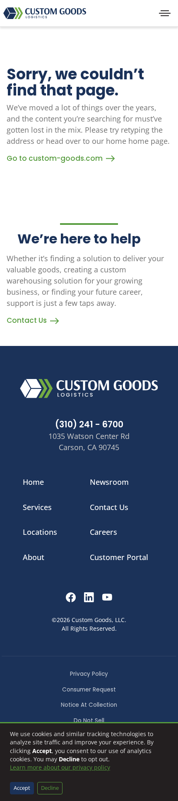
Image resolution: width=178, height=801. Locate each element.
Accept (22, 787)
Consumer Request (89, 690)
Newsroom (109, 482)
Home (33, 482)
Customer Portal (119, 557)
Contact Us (27, 320)
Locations (40, 532)
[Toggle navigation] (165, 13)
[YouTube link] (107, 599)
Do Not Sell (89, 721)
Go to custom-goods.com (55, 158)
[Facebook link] (71, 599)
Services (37, 507)
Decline (50, 787)
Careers (103, 532)
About (33, 557)
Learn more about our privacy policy (60, 767)
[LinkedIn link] (89, 599)
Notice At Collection (89, 705)
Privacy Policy (89, 674)
